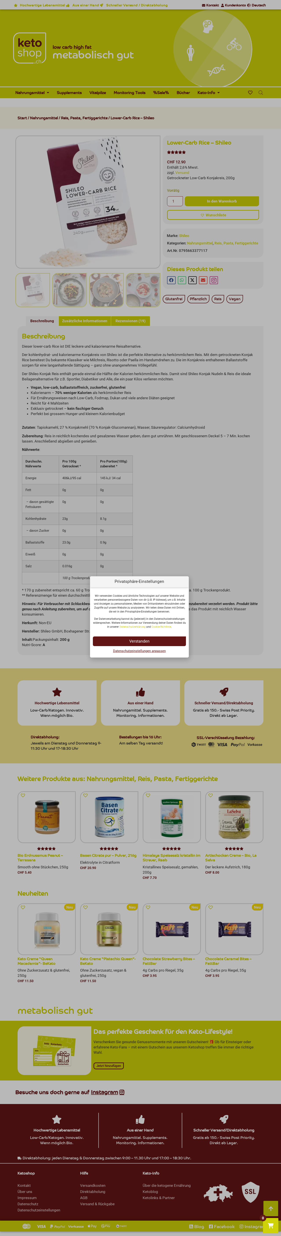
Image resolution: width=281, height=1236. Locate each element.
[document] (140, 618)
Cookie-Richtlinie (161, 626)
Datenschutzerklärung (132, 626)
